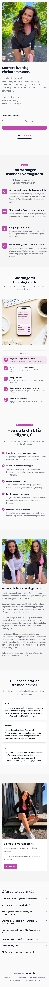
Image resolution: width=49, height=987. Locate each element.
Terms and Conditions (18, 980)
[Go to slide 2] (23, 353)
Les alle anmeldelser (25, 138)
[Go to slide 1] (20, 353)
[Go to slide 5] (29, 353)
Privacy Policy (34, 980)
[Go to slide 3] (25, 353)
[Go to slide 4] (27, 353)
